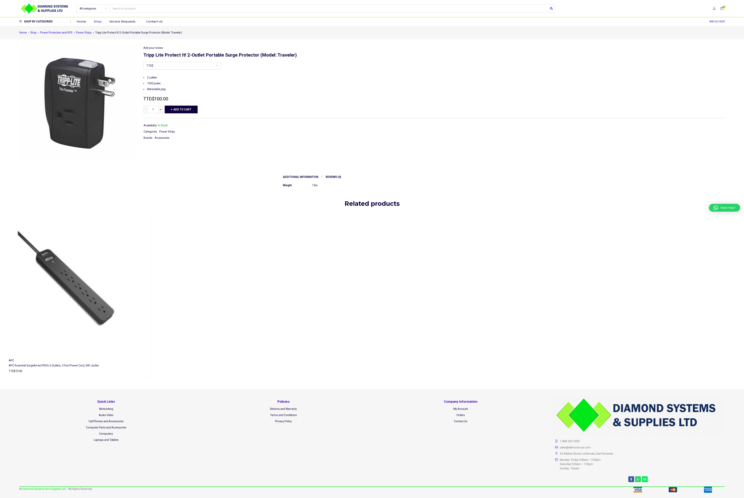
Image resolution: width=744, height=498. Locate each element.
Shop (33, 32)
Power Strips (84, 32)
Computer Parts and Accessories (106, 427)
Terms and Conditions (283, 415)
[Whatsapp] (638, 479)
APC (11, 360)
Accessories (162, 137)
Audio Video (106, 415)
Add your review (153, 47)
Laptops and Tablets (106, 439)
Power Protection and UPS (56, 32)
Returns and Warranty (283, 408)
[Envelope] (645, 479)
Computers (106, 433)
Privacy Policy (283, 421)
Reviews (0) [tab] (333, 176)
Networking (106, 408)
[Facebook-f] (631, 479)
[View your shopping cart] (721, 8)
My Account (460, 408)
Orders (460, 415)
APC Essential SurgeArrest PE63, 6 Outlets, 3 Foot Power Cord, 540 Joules (54, 365)
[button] (724, 208)
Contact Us (460, 421)
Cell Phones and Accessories (106, 421)
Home (23, 32)
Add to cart (182, 109)
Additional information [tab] (300, 176)
